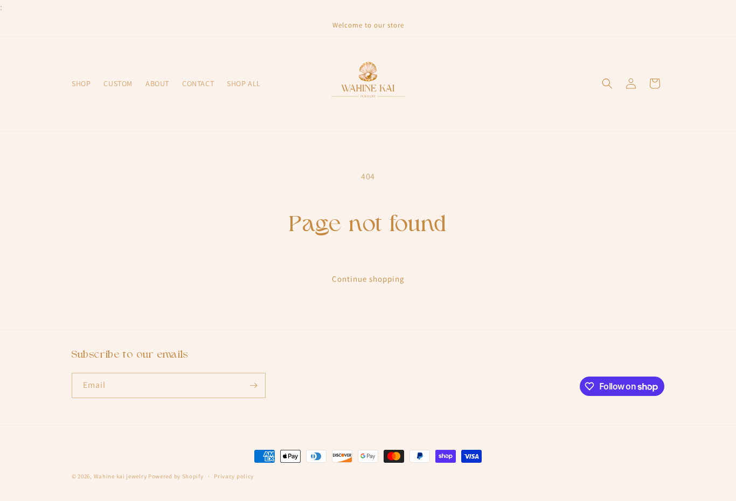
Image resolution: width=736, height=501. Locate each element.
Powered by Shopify (176, 476)
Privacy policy (234, 476)
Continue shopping (368, 279)
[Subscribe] (253, 385)
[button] (607, 83)
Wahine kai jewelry (120, 476)
